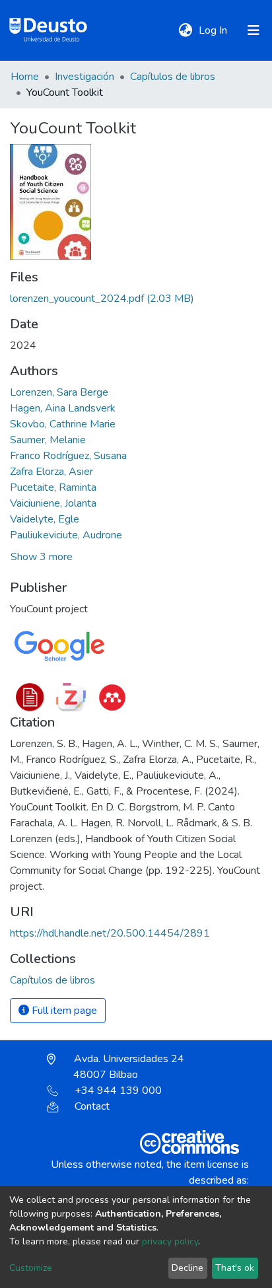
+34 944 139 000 (118, 1090)
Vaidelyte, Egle (44, 519)
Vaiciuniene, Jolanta (53, 503)
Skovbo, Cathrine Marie (63, 424)
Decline (187, 1268)
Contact (92, 1106)
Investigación (84, 76)
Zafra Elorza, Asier (51, 471)
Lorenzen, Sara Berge (59, 392)
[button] (185, 30)
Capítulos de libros (172, 76)
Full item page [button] (63, 1010)
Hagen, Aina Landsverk (63, 408)
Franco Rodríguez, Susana (68, 455)
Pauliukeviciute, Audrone (66, 535)
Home (25, 76)
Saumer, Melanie (48, 440)
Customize (30, 1268)
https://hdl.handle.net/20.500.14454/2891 (110, 933)
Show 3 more (42, 557)
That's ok (234, 1268)
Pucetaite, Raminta (53, 487)
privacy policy (170, 1241)
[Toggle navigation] (253, 30)
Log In (214, 30)
